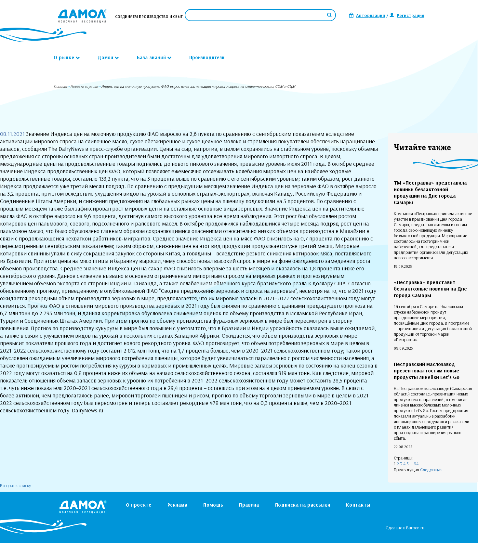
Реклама (177, 505)
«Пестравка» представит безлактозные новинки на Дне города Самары (430, 288)
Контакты (358, 505)
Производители (206, 57)
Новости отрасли (84, 86)
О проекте (139, 505)
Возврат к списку (15, 485)
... (411, 464)
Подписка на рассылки (302, 505)
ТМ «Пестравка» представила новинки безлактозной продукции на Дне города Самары (430, 192)
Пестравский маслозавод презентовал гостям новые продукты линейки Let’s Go (426, 370)
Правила (249, 505)
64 (416, 464)
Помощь (213, 505)
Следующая (431, 469)
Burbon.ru (415, 528)
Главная (60, 86)
